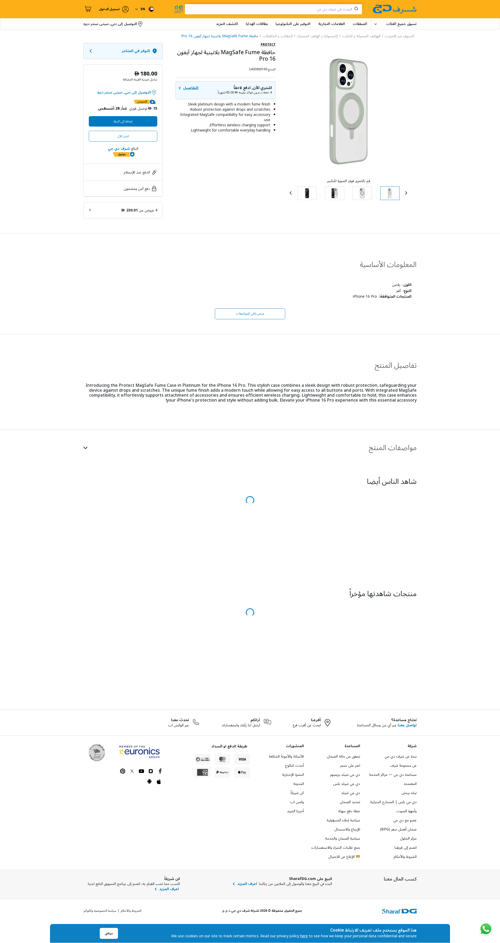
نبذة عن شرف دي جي (401, 756)
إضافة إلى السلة (123, 121)
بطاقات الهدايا (257, 24)
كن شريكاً (297, 793)
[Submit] (357, 9)
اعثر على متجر (350, 765)
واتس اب (297, 802)
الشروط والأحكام (405, 856)
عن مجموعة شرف (403, 765)
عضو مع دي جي (405, 820)
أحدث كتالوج (294, 765)
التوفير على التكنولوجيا (293, 24)
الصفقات (360, 24)
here (304, 936)
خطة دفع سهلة (349, 811)
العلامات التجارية (331, 24)
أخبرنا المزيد (295, 811)
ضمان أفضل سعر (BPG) (398, 829)
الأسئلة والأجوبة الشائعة (286, 756)
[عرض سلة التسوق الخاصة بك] (87, 9)
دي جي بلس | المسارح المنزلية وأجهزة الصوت (393, 806)
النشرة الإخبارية (293, 774)
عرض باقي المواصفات (250, 313)
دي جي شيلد (350, 793)
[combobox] (273, 9)
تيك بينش (409, 793)
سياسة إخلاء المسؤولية (343, 820)
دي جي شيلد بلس (346, 784)
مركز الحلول (408, 838)
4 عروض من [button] (139, 210)
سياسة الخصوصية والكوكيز (99, 911)
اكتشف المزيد (227, 24)
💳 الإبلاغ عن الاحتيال (344, 856)
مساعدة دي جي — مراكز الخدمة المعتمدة (393, 779)
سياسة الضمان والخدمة (342, 838)
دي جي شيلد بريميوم (345, 774)
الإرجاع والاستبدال (347, 829)
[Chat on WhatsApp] (486, 929)
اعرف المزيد (247, 883)
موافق (109, 933)
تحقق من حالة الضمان (343, 756)
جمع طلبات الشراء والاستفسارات (335, 847)
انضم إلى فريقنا (406, 847)
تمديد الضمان (350, 802)
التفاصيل (190, 88)
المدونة (298, 784)
